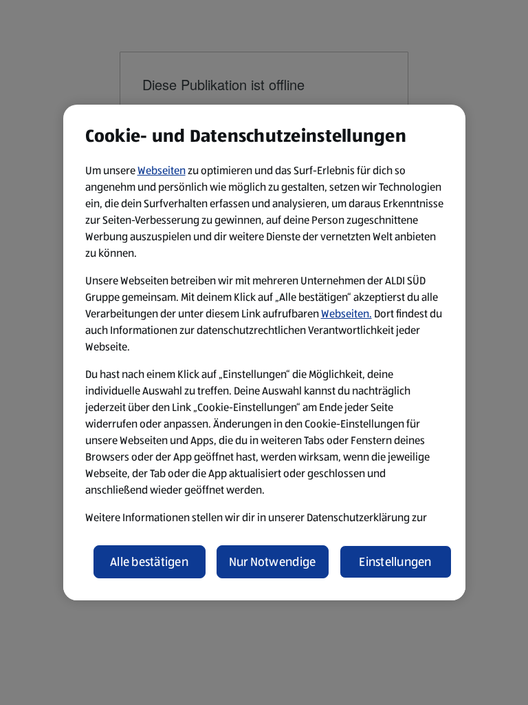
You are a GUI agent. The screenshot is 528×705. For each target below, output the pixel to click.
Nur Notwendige (272, 562)
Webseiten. (346, 314)
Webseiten (162, 170)
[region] (264, 352)
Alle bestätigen (149, 562)
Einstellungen (395, 562)
